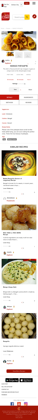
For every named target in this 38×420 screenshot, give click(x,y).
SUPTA (7, 60)
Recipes (8, 28)
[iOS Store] (26, 380)
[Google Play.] (12, 380)
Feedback (4, 394)
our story (5, 384)
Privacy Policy (19, 416)
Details (9, 97)
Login (26, 3)
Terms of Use (19, 417)
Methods (9, 102)
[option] (18, 41)
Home (2, 28)
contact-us (5, 389)
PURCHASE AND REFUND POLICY (10, 392)
